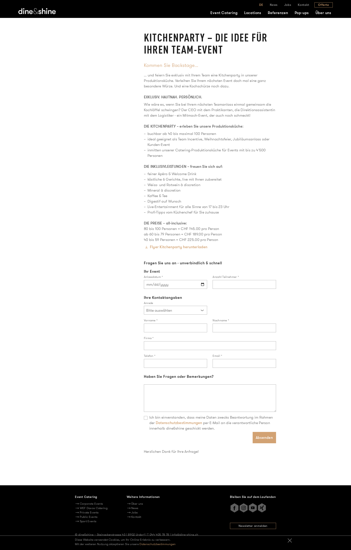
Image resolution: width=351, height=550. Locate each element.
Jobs (287, 5)
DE (261, 5)
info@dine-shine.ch (185, 534)
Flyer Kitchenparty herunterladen (178, 247)
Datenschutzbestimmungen (179, 422)
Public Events (88, 517)
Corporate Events (91, 504)
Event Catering (223, 12)
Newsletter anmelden (253, 526)
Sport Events (88, 521)
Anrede (148, 303)
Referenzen (278, 12)
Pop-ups (302, 12)
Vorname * (151, 320)
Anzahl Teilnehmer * (226, 277)
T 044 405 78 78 (158, 534)
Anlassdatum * (153, 277)
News (274, 5)
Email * (217, 356)
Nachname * (221, 320)
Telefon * (150, 356)
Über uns (323, 12)
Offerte (323, 5)
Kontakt (303, 5)
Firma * (149, 338)
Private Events (89, 512)
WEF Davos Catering (93, 508)
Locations (252, 12)
